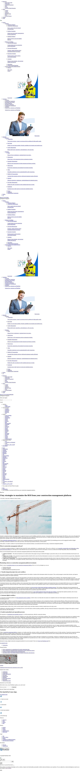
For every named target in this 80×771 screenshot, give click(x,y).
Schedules (15, 60)
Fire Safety (4, 675)
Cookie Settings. (8, 768)
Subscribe (14, 687)
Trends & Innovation (6, 680)
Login (3, 18)
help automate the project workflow (23, 597)
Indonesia (7, 411)
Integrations (10, 64)
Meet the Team (8, 13)
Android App (5, 745)
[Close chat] (4, 760)
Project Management (6, 678)
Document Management (14, 50)
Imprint (3, 738)
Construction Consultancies (10, 105)
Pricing (3, 194)
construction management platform (10, 632)
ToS (3, 736)
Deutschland (7, 417)
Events (6, 7)
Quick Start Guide (8, 2)
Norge (6, 425)
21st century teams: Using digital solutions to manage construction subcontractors (18, 652)
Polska (6, 428)
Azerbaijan (7, 409)
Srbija (6, 432)
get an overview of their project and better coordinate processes (43, 587)
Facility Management (6, 674)
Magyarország (8, 423)
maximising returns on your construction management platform (19, 565)
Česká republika (8, 415)
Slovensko (7, 433)
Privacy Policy (5, 737)
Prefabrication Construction (13, 193)
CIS (6, 413)
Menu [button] (7, 197)
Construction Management (14, 27)
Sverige (6, 436)
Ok (1, 770)
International (4, 445)
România (7, 430)
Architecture (4, 671)
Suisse (6, 435)
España (6, 418)
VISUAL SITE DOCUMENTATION (12, 66)
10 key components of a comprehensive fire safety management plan (15, 649)
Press (6, 14)
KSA (6, 441)
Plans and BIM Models (15, 44)
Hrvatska (7, 421)
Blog (6, 6)
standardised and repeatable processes (15, 614)
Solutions (7, 23)
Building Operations (16, 33)
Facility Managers (8, 103)
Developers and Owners (10, 102)
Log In (4, 197)
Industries (4, 136)
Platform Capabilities (9, 41)
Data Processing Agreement (7, 740)
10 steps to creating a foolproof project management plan (13, 651)
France (6, 419)
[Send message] (13, 761)
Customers (4, 99)
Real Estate (4, 679)
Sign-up (1, 197)
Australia (7, 408)
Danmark (7, 416)
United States (7, 406)
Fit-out (9, 190)
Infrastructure (5, 676)
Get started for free (3, 643)
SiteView (10, 82)
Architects (7, 106)
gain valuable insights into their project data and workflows (45, 591)
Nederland (7, 424)
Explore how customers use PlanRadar (22, 121)
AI (3, 195)
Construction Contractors (10, 101)
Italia (6, 422)
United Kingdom (8, 438)
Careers (6, 11)
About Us (7, 12)
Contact (6, 10)
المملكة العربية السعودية (10, 442)
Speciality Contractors (9, 104)
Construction (5, 489)
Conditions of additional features (8, 739)
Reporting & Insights (14, 55)
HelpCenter (7, 3)
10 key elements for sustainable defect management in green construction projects (18, 650)
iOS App (4, 744)
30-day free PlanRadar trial (43, 641)
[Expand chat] (1, 760)
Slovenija (7, 434)
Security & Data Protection (10, 8)
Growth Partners (8, 16)
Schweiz (6, 431)
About (3, 9)
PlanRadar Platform (11, 24)
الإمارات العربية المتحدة (10, 444)
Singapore (7, 412)
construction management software (9, 540)
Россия (6, 427)
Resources (4, 1)
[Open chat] (1, 763)
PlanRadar (4, 677)
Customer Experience (9, 4)
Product (4, 22)
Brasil (6, 405)
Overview (7, 100)
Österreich (7, 426)
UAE (6, 443)
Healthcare (10, 192)
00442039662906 (9, 394)
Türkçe (6, 437)
